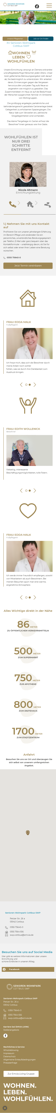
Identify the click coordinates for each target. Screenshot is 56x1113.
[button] (28, 832)
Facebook (14, 969)
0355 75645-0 (14, 257)
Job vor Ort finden (40, 39)
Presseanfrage (10, 1063)
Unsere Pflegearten (15, 39)
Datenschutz (9, 1056)
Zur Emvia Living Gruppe (21, 1073)
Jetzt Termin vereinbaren (28, 265)
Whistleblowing (10, 1050)
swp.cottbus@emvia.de (21, 935)
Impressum (8, 1053)
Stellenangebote (11, 1030)
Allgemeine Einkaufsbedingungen (19, 1060)
